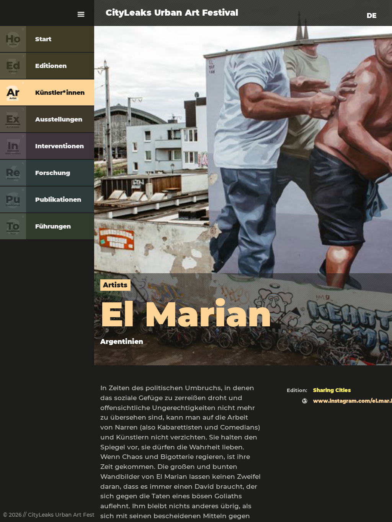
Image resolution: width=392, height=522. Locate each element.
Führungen (53, 226)
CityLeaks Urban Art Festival (172, 12)
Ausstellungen (58, 119)
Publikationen (58, 199)
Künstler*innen (60, 92)
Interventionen (59, 146)
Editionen (51, 66)
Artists (115, 285)
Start (43, 39)
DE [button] (372, 15)
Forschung (52, 173)
